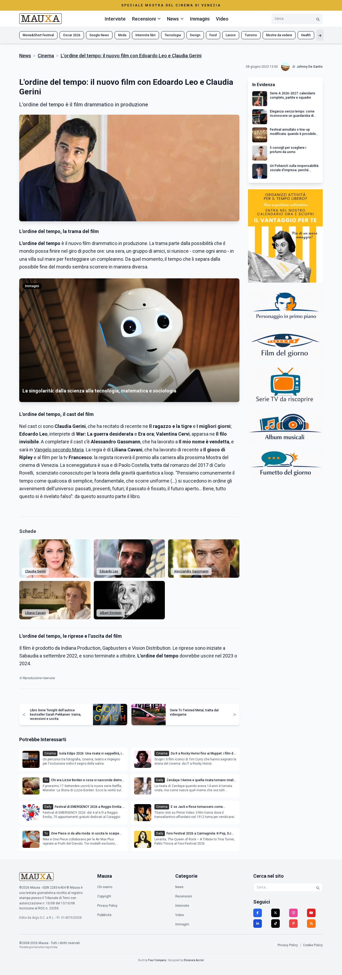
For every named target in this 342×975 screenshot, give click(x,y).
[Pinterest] (293, 923)
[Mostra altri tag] (320, 35)
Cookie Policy (313, 945)
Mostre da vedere (279, 35)
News (25, 55)
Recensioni (183, 896)
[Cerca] (318, 18)
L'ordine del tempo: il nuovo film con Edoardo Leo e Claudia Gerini (131, 55)
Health (306, 35)
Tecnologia (173, 35)
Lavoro (231, 35)
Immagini (199, 19)
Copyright (104, 896)
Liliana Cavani (35, 613)
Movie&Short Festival (38, 35)
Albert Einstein (111, 613)
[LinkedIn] (257, 923)
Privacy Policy (107, 906)
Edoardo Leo (109, 571)
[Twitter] (275, 913)
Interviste (115, 19)
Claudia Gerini (35, 571)
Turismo (251, 35)
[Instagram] (293, 913)
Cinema (46, 55)
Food (213, 35)
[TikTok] (275, 923)
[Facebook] (257, 913)
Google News (99, 35)
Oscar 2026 (71, 35)
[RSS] (311, 923)
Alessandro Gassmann (191, 571)
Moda (122, 35)
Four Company (157, 960)
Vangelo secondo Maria (59, 449)
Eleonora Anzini (194, 960)
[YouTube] (311, 913)
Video (222, 19)
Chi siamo (104, 887)
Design (195, 35)
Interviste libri (145, 35)
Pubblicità (104, 915)
